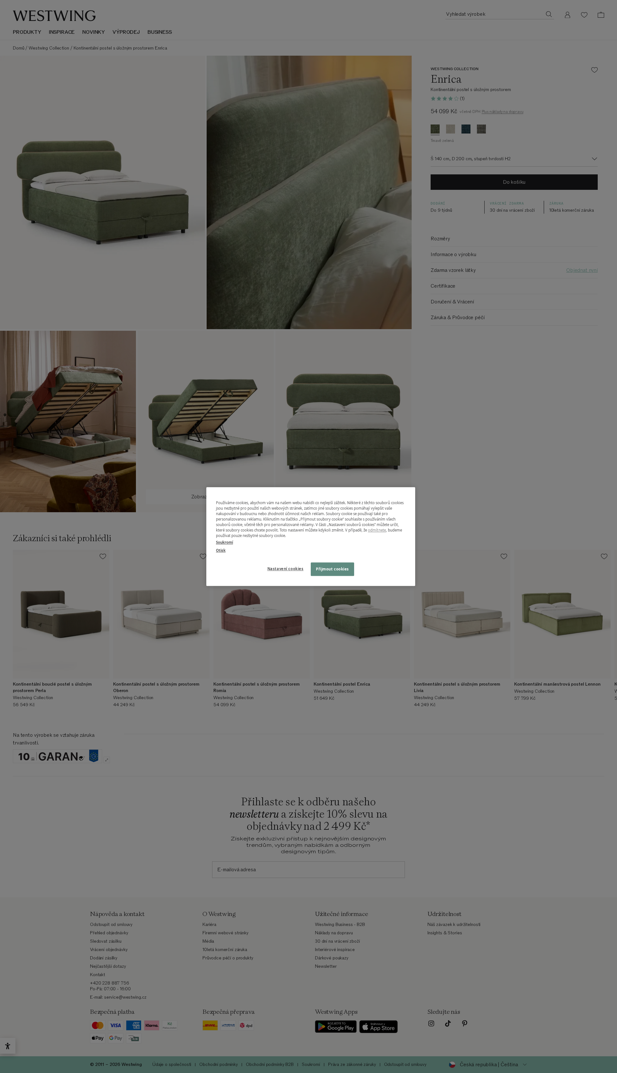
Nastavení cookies (285, 568)
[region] (310, 536)
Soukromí (224, 542)
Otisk (221, 550)
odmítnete (377, 530)
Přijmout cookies (332, 569)
